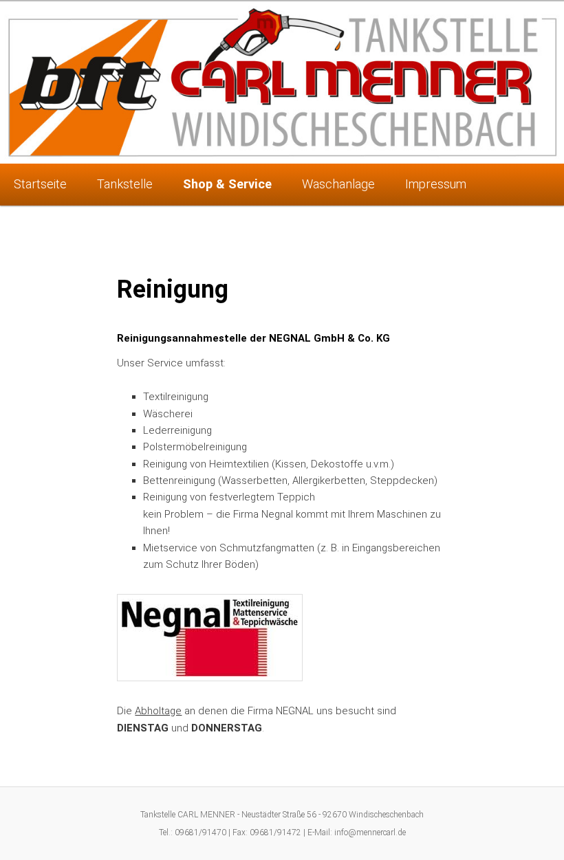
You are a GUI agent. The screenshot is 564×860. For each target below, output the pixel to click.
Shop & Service (227, 184)
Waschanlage (338, 184)
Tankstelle (125, 184)
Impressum (435, 184)
